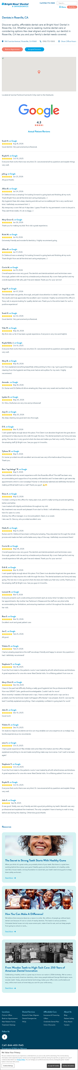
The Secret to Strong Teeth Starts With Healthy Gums (35, 861)
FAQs (24, 1021)
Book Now (72, 7)
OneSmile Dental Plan (51, 1021)
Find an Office (7, 1015)
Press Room (68, 1021)
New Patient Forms (8, 1021)
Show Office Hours (68, 41)
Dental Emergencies (29, 1018)
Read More (9, 878)
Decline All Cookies (68, 1066)
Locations (6, 1011)
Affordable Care (50, 1011)
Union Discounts (49, 1025)
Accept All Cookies (53, 1066)
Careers (66, 1025)
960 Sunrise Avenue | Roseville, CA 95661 (21, 41)
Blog (65, 1015)
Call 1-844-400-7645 (13, 1045)
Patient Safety (69, 1018)
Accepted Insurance (34, 49)
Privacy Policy (21, 1060)
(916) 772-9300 (49, 41)
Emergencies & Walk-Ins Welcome (14, 1048)
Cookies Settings (8, 1066)
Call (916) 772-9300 (47, 3)
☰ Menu (62, 7)
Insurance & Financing (51, 1015)
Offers (46, 1018)
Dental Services (28, 1011)
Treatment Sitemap (8, 1025)
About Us (67, 1011)
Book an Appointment (12, 49)
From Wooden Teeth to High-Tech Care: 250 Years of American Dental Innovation (35, 969)
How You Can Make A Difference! (24, 914)
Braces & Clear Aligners (30, 1015)
